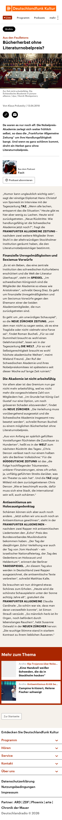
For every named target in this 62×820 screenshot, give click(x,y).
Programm (23, 17)
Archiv (9, 29)
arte (49, 802)
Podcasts (39, 17)
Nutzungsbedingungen (18, 787)
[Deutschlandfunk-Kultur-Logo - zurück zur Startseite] (31, 8)
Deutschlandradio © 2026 (20, 813)
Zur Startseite (11, 716)
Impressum (9, 792)
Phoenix (38, 802)
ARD (18, 802)
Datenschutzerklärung (17, 781)
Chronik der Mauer (15, 807)
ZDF (26, 802)
